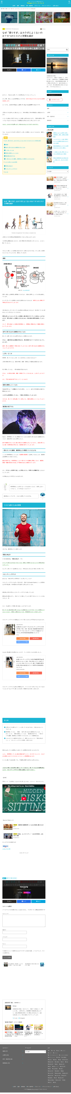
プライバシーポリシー (46, 5)
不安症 (59, 1057)
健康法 (55, 1059)
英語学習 (64, 1075)
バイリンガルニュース (53, 1055)
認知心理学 (61, 1077)
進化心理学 (59, 1080)
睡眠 (63, 1071)
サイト (4, 943)
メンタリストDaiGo (64, 1055)
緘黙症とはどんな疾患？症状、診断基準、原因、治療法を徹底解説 (60, 134)
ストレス (56, 1052)
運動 (64, 1080)
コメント (5, 913)
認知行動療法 (51, 1080)
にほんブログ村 (6, 849)
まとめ (6, 172)
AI (49, 1050)
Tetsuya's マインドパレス (35, 3)
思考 (63, 1061)
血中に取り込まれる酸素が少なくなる (15, 147)
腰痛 (7, 144)
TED (9, 878)
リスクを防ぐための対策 (11, 162)
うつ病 (53, 1050)
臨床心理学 (51, 1075)
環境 (50, 1068)
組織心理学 (66, 1073)
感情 (57, 1064)
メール (4, 936)
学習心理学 (66, 1059)
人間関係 (64, 1057)
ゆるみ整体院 (25, 290)
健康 (18, 5)
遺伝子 (50, 1082)
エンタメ (63, 1050)
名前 (4, 929)
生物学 (61, 1068)
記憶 (56, 1077)
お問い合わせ (55, 5)
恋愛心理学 (51, 1064)
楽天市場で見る (36, 638)
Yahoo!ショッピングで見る (22, 641)
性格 (67, 1061)
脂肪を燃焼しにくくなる (12, 153)
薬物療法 (50, 1077)
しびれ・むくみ (10, 150)
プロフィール (37, 5)
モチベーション (52, 1057)
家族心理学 (51, 1061)
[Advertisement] (27, 82)
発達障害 (57, 1071)
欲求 (50, 1066)
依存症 (50, 1059)
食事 (55, 1082)
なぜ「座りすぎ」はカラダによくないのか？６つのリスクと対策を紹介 (23, 140)
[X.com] (20, 893)
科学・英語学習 (29, 5)
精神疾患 (22, 5)
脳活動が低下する (10, 156)
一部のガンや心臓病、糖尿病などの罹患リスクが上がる (20, 158)
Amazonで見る (23, 638)
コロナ (50, 1052)
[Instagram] (27, 893)
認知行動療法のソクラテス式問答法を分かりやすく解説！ (60, 146)
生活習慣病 (14, 878)
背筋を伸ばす (9, 166)
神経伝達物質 (58, 1073)
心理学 (13, 5)
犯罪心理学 (63, 1066)
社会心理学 (51, 1073)
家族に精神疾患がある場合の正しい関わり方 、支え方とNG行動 (60, 159)
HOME (3, 8)
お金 (58, 1050)
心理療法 (57, 1061)
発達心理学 (51, 1071)
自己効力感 (58, 1075)
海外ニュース (55, 1066)
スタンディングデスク (11, 168)
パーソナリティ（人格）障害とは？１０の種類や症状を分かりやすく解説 (60, 141)
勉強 (60, 1059)
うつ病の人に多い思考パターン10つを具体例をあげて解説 (60, 152)
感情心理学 (62, 1064)
